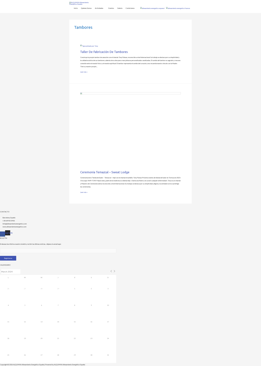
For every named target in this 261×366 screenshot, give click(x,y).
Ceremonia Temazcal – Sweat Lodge (104, 172)
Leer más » (84, 71)
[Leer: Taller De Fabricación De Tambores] (89, 46)
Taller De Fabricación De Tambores (104, 52)
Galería (119, 8)
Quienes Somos (86, 8)
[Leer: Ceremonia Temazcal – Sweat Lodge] (130, 130)
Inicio (76, 8)
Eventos (111, 8)
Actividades (99, 8)
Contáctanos (130, 8)
